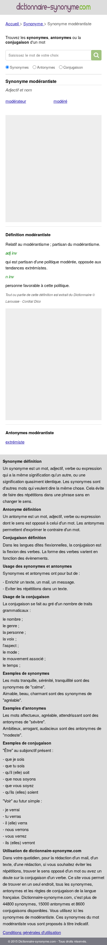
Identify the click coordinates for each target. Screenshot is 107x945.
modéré (60, 101)
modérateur (15, 101)
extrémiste (14, 442)
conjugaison (17, 42)
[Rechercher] (96, 55)
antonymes (60, 37)
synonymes (37, 37)
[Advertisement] (53, 168)
